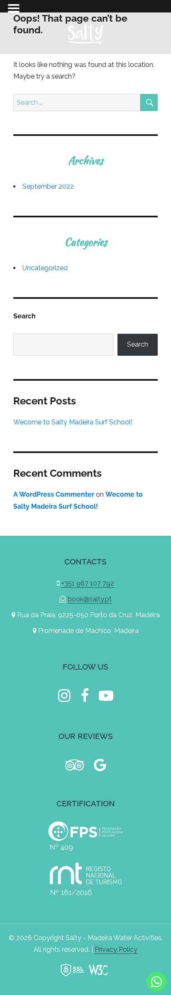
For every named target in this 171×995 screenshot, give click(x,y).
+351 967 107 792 (87, 583)
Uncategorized (45, 268)
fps (85, 836)
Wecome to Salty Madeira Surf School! (72, 422)
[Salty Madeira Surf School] (85, 32)
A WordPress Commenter (53, 494)
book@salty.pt (90, 599)
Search (24, 316)
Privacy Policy (116, 949)
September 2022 (48, 186)
